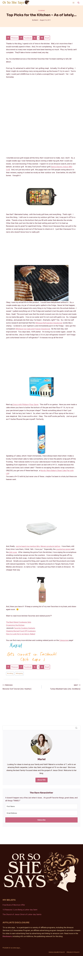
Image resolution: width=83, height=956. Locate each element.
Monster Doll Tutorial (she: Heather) (17, 687)
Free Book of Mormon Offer (14, 905)
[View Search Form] (78, 3)
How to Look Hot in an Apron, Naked (20, 634)
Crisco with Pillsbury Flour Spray (25, 404)
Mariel (36, 20)
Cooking (41, 11)
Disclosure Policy (57, 952)
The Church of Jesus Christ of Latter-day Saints (22, 914)
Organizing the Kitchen (15, 625)
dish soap (13, 552)
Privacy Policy (73, 952)
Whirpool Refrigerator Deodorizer (48, 323)
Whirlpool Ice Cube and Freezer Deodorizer (33, 328)
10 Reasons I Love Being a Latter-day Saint (20, 909)
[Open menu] (73, 2)
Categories (63, 640)
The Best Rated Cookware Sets (18, 622)
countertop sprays (63, 549)
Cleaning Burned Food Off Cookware (21, 631)
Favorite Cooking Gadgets (24, 628)
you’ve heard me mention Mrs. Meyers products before (38, 546)
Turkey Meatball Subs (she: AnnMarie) (65, 687)
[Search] (76, 728)
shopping (19, 673)
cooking (10, 673)
